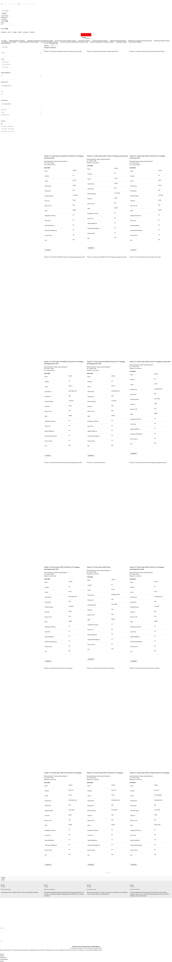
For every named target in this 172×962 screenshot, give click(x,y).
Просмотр (45, 253)
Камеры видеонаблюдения (60, 161)
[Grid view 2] (59, 45)
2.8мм (74, 200)
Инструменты (4, 917)
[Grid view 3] (62, 45)
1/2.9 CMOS (117, 193)
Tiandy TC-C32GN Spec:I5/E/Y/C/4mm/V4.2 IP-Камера (105, 773)
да (154, 829)
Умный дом (3, 920)
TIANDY (75, 170)
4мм (112, 405)
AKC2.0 (74, 180)
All (1, 124)
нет (73, 215)
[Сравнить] (45, 153)
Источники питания (48, 909)
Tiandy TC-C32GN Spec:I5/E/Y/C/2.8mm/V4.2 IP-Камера (62, 773)
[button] (48, 250)
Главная (46, 43)
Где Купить (89, 906)
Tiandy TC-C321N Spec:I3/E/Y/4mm (98, 567)
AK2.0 (159, 180)
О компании (132, 906)
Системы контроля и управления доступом (10, 908)
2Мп (74, 190)
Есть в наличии (6, 64)
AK (73, 175)
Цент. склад (5, 67)
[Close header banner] (1, 944)
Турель (74, 185)
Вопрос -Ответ (133, 913)
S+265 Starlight (158, 795)
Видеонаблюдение (48, 161)
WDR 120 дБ (157, 824)
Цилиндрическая (73, 390)
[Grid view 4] (64, 45)
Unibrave (3, 877)
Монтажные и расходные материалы (52, 914)
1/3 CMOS (75, 195)
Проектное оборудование (49, 918)
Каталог (88, 38)
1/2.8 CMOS (71, 809)
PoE (74, 239)
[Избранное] (45, 247)
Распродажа (86, 34)
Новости (132, 908)
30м (74, 205)
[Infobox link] (21, 887)
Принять (3, 952)
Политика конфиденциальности (94, 915)
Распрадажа (89, 913)
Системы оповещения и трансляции (52, 911)
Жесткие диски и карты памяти (51, 916)
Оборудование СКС (5, 915)
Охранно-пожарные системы (7, 913)
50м (69, 819)
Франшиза (132, 910)
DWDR (74, 210)
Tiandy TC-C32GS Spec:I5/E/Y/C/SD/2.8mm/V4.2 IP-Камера (149, 773)
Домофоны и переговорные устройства (9, 910)
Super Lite (71, 790)
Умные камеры (4, 922)
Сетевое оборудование (49, 907)
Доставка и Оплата (91, 908)
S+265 (115, 178)
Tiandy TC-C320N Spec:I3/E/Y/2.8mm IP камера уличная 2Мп (107, 156)
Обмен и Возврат (91, 910)
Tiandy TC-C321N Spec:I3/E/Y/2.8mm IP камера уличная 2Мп (150, 361)
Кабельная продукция (49, 904)
